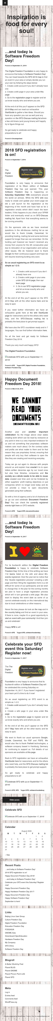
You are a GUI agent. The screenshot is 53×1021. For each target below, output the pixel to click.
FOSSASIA (9, 929)
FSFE (40, 740)
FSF (30, 740)
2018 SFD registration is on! (25, 152)
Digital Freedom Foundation (35, 365)
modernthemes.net (43, 1016)
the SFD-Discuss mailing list (28, 118)
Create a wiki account (16, 705)
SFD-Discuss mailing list (33, 318)
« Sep (7, 854)
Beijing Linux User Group (15, 916)
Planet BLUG (10, 967)
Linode (29, 233)
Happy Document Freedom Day (17, 888)
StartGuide (9, 112)
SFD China (9, 945)
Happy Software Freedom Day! (17, 898)
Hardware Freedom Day (14, 939)
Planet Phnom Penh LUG (15, 974)
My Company (10, 942)
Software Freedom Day (35, 74)
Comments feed (11, 998)
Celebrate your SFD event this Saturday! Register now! (24, 648)
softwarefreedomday (33, 632)
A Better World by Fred (14, 964)
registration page (23, 97)
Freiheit (30, 743)
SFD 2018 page (28, 280)
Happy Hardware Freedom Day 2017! (19, 891)
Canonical (38, 233)
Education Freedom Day (14, 926)
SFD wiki (39, 197)
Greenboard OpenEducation (16, 936)
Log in (7, 992)
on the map (37, 609)
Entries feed (10, 995)
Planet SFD (9, 977)
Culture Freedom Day (13, 919)
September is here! (12, 901)
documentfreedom (32, 511)
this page (31, 752)
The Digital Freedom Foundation (19, 71)
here (39, 300)
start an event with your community (20, 618)
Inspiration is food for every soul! (26, 23)
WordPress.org (11, 1002)
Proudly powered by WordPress (14, 1016)
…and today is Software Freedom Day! (22, 56)
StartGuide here (12, 761)
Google (8, 253)
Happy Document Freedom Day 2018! (23, 381)
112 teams (10, 574)
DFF (23, 365)
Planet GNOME (11, 970)
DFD (13, 511)
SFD (13, 365)
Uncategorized (17, 138)
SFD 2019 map (35, 77)
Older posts (14, 800)
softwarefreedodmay (37, 790)
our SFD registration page (34, 286)
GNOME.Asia (10, 932)
